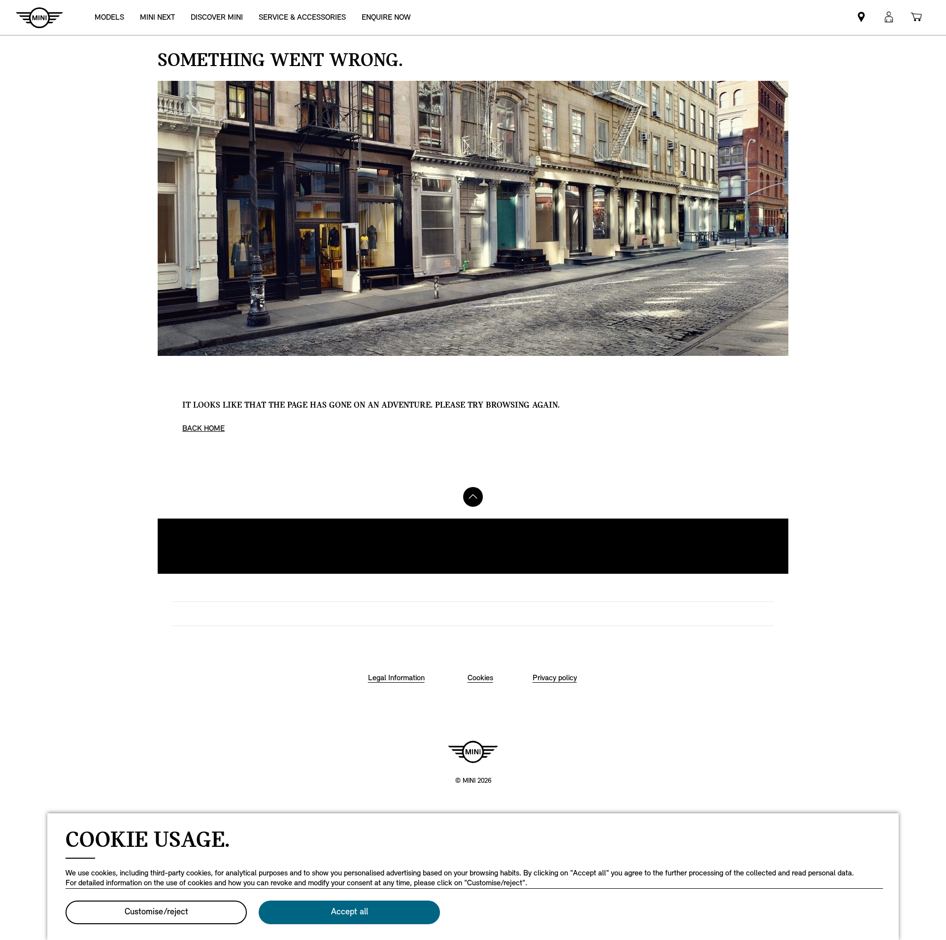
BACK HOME (203, 429)
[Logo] (473, 752)
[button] (889, 17)
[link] (157, 17)
